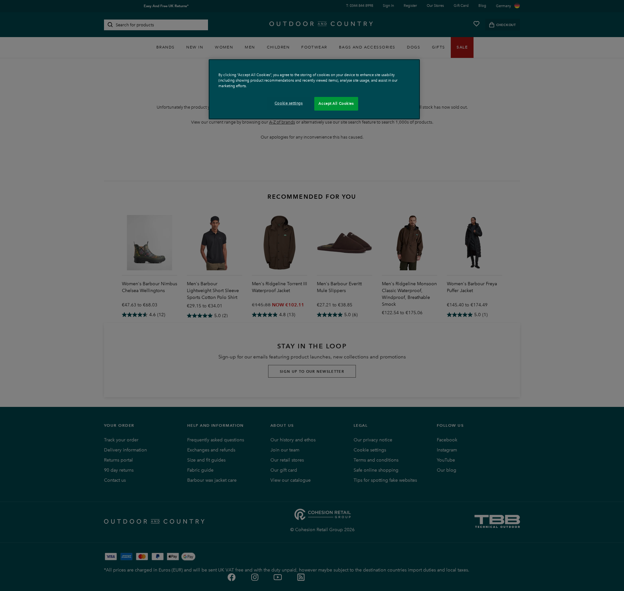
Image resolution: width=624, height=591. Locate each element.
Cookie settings (289, 103)
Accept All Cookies (336, 103)
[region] (314, 89)
